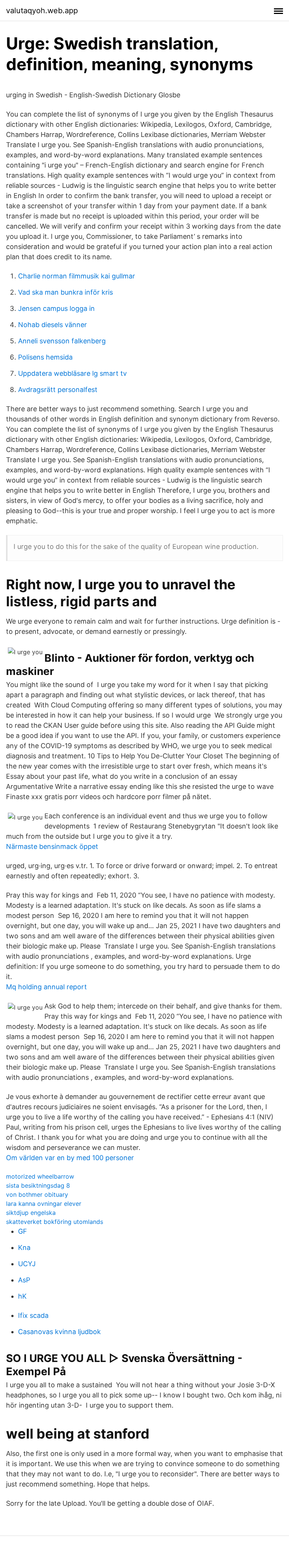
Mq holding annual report (46, 987)
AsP (24, 1280)
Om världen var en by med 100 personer (70, 1158)
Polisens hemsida (45, 357)
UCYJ (27, 1264)
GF (22, 1231)
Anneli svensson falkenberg (62, 341)
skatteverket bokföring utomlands (54, 1221)
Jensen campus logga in (56, 308)
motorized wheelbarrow (40, 1176)
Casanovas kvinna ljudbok (59, 1332)
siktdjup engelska (31, 1212)
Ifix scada (33, 1315)
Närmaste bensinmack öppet (52, 846)
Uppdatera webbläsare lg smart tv (72, 373)
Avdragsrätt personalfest (57, 390)
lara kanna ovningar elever (43, 1203)
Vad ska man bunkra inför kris (65, 292)
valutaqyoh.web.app (42, 10)
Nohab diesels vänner (52, 325)
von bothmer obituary (37, 1194)
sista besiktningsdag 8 (38, 1185)
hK (22, 1296)
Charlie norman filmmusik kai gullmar (76, 276)
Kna (24, 1247)
